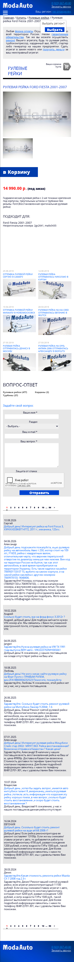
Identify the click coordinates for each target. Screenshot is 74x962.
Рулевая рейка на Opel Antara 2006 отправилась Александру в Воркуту (53, 348)
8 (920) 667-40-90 (61, 3)
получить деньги (53, 49)
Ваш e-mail (29, 431)
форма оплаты (24, 31)
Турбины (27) (10, 395)
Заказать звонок (61, 6)
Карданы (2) (42, 392)
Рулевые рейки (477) (15, 392)
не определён (61, 11)
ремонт (10, 40)
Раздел (33, 421)
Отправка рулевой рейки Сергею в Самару (18, 275)
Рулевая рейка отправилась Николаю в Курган (53, 277)
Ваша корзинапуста (53, 65)
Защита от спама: (26, 471)
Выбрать (55, 29)
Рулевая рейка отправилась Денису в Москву (16, 348)
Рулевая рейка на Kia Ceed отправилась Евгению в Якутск (53, 312)
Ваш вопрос (29, 441)
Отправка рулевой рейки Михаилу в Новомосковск (19, 311)
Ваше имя (30, 412)
